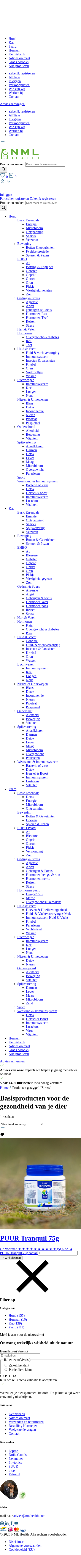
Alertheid (32, 430)
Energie (31, 224)
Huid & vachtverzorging (42, 353)
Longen (31, 391)
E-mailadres (14, 1351)
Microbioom (34, 228)
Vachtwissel (34, 929)
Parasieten (33, 473)
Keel (29, 388)
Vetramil (14, 1474)
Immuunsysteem (37, 356)
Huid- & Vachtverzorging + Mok (48, 913)
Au (28, 263)
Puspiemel (33, 423)
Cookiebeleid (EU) (22, 1549)
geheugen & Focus (39, 310)
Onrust (30, 278)
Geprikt (31, 275)
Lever (30, 458)
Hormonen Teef (37, 317)
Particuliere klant (20, 1369)
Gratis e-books (19, 62)
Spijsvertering (26, 442)
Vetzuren (32, 240)
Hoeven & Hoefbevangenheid (46, 910)
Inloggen (15, 81)
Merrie (30, 898)
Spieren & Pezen (37, 255)
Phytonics (15, 1462)
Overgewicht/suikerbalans (43, 902)
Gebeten (31, 271)
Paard (12, 46)
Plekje (30, 286)
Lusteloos (32, 501)
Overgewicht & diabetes (42, 337)
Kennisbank (17, 54)
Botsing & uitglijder (39, 267)
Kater (29, 625)
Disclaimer (16, 1542)
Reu (29, 341)
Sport (21, 477)
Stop (12, 1470)
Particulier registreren (14, 198)
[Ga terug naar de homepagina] (19, 160)
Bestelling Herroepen (23, 1426)
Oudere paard (26, 968)
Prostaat (31, 419)
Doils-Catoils (18, 1455)
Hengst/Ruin (34, 894)
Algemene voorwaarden (25, 1545)
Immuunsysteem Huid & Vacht (47, 917)
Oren (29, 282)
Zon (29, 294)
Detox (30, 407)
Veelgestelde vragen (22, 1429)
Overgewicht (35, 469)
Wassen (31, 376)
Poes (29, 633)
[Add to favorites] (2, 1136)
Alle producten (19, 66)
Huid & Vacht (26, 349)
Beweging (24, 243)
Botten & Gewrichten (40, 539)
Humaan (14, 50)
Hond (12, 38)
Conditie (32, 641)
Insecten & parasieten (40, 360)
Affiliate (14, 77)
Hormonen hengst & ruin (43, 875)
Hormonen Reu (36, 314)
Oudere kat (24, 711)
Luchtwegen (25, 380)
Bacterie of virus (37, 485)
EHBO (22, 259)
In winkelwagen (11, 1257)
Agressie (32, 302)
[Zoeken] (3, 169)
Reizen (30, 321)
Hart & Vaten (26, 329)
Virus (29, 1030)
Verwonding (34, 851)
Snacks (31, 236)
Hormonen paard (28, 890)
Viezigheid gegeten (39, 290)
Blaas (29, 403)
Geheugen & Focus (39, 871)
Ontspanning (34, 232)
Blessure (32, 555)
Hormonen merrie (38, 878)
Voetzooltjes (34, 372)
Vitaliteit (31, 438)
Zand (29, 1003)
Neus (29, 395)
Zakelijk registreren (22, 73)
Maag (30, 462)
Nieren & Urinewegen (32, 399)
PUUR (13, 1466)
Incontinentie (35, 411)
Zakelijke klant (19, 1365)
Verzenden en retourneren (26, 1422)
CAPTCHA (8, 1376)
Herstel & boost (36, 493)
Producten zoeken (12, 164)
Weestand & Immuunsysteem (37, 1011)
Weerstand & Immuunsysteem (37, 481)
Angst (30, 306)
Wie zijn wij (17, 89)
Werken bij (16, 93)
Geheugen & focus (39, 598)
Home (4, 1087)
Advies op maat (19, 58)
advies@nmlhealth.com (29, 1516)
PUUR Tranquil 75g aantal (18, 1253)
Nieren (30, 415)
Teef (29, 345)
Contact (14, 96)
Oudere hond (26, 427)
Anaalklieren (34, 446)
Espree (13, 1451)
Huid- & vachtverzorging (43, 645)
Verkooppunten (19, 85)
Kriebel (31, 364)
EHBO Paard (26, 828)
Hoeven (31, 820)
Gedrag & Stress (28, 298)
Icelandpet (16, 1458)
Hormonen (24, 333)
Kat (11, 42)
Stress (30, 325)
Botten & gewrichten (40, 247)
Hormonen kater (37, 602)
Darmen (31, 450)
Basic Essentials (28, 220)
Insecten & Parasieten (40, 649)
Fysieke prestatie (37, 251)
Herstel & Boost (37, 773)
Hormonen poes (37, 606)
